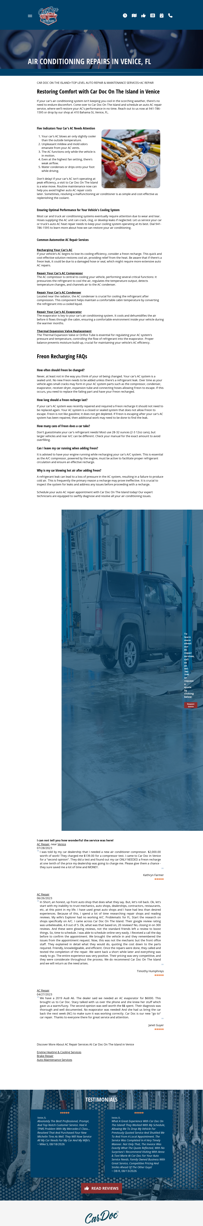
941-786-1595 (186, 671)
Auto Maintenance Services (54, 1060)
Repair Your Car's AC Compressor (60, 273)
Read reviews (105, 1188)
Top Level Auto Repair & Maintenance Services (105, 83)
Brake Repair (45, 1056)
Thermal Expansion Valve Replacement (64, 331)
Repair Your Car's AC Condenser (59, 292)
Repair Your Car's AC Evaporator (59, 312)
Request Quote (190, 705)
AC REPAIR (147, 83)
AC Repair (43, 844)
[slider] (159, 879)
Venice (62, 844)
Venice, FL (41, 1117)
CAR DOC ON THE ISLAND (53, 83)
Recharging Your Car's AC (54, 250)
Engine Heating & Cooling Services (59, 1052)
